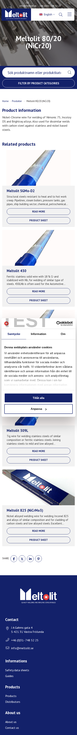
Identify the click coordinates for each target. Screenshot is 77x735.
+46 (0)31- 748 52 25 (50, 5)
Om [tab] (63, 334)
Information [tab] (38, 334)
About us (10, 722)
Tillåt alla (38, 397)
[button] (69, 72)
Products (10, 696)
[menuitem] (47, 14)
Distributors (12, 702)
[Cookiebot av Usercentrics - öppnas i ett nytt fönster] (56, 323)
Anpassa (36, 409)
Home (5, 101)
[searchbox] (33, 72)
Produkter (17, 101)
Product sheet (38, 220)
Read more (38, 211)
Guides (9, 676)
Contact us (12, 728)
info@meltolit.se (27, 5)
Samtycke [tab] (13, 334)
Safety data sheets (17, 670)
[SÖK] (61, 15)
